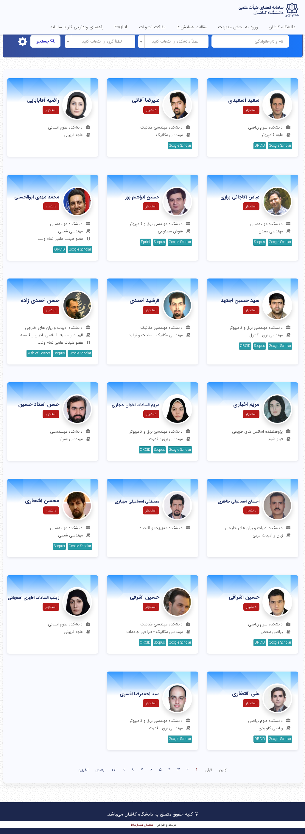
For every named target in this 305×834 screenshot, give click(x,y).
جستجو (43, 41)
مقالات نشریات (152, 27)
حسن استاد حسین (38, 405)
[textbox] (175, 41)
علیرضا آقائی (145, 101)
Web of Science (38, 353)
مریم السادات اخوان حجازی (135, 405)
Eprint (145, 242)
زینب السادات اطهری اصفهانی (33, 598)
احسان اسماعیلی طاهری (238, 501)
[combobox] (173, 41)
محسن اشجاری (42, 501)
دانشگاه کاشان (282, 27)
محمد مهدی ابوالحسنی (36, 197)
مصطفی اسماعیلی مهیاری (137, 501)
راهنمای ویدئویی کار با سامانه (77, 27)
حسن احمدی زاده (40, 301)
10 (113, 769)
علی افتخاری (245, 694)
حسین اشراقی (244, 597)
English (121, 27)
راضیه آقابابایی (43, 101)
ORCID (259, 145)
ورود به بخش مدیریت (238, 27)
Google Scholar (280, 145)
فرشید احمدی (144, 301)
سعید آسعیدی (243, 101)
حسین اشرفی (144, 597)
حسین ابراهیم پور (142, 197)
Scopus (259, 242)
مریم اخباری (246, 405)
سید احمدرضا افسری (139, 694)
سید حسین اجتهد (240, 301)
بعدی (99, 769)
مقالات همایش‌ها (191, 27)
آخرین (83, 769)
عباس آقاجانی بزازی (239, 197)
